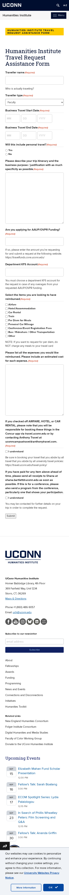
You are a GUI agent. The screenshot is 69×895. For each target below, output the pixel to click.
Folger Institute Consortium (20, 726)
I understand (16, 451)
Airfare (12, 304)
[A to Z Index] (65, 5)
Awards (9, 671)
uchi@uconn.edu (22, 612)
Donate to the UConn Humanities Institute (29, 744)
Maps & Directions (15, 598)
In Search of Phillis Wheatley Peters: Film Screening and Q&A (37, 817)
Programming (13, 683)
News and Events (15, 689)
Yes (10, 150)
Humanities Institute (17, 15)
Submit (11, 515)
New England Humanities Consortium (26, 721)
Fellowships (12, 666)
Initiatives (10, 700)
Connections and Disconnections (24, 695)
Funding (10, 677)
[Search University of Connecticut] (58, 5)
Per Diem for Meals (19, 320)
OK (51, 887)
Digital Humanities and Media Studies (26, 732)
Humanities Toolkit (15, 706)
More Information (26, 887)
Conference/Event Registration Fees (30, 328)
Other (11, 336)
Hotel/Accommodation (22, 308)
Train (11, 316)
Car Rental (14, 312)
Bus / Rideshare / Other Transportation (31, 332)
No (10, 154)
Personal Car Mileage (21, 324)
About (8, 660)
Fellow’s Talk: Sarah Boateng (37, 784)
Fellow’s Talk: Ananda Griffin (37, 833)
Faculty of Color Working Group (23, 738)
